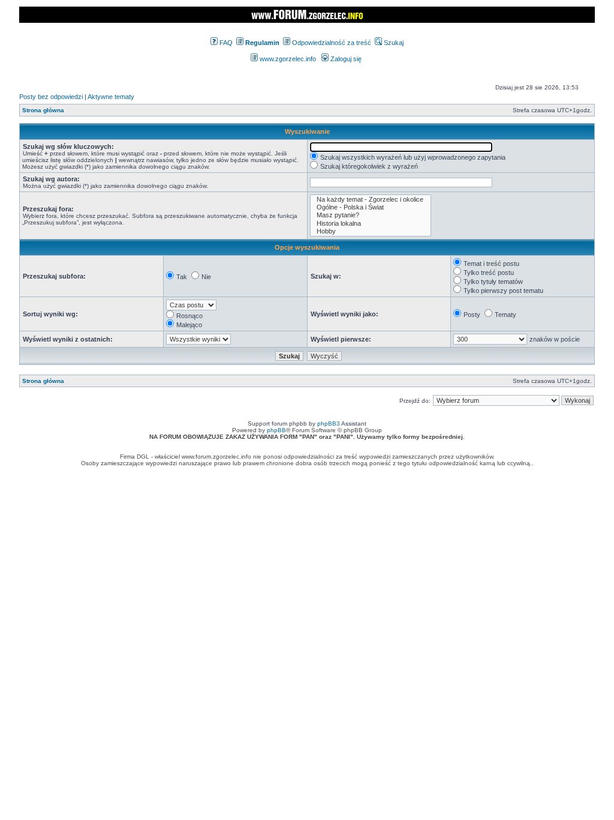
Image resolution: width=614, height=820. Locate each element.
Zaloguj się (345, 58)
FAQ (225, 42)
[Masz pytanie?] (370, 215)
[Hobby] (370, 231)
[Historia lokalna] (370, 224)
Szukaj (393, 42)
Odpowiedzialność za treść (330, 42)
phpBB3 (328, 423)
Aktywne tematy (111, 96)
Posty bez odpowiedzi (51, 96)
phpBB (276, 430)
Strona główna (43, 110)
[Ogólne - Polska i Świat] (370, 207)
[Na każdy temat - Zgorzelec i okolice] (370, 199)
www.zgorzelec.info (287, 58)
